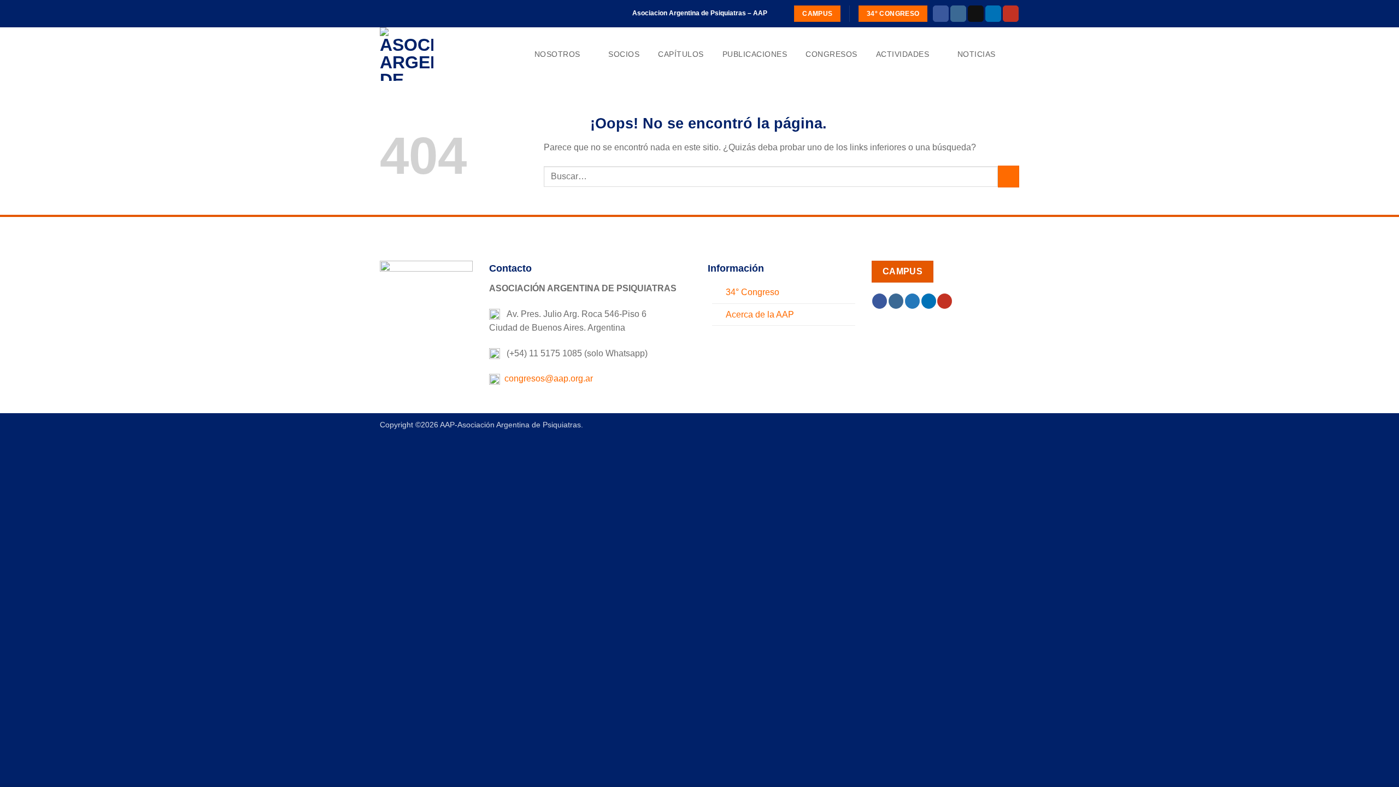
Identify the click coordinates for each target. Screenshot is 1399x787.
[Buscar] (1014, 54)
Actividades (903, 54)
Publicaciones (754, 54)
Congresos (831, 54)
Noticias (976, 54)
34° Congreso (752, 292)
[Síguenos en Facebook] (941, 13)
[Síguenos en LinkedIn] (993, 13)
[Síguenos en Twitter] (912, 301)
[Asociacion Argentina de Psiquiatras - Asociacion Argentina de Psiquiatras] (434, 54)
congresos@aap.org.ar (546, 378)
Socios (623, 54)
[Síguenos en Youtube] (1011, 13)
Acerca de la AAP (760, 314)
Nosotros (557, 54)
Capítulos (681, 54)
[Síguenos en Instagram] (958, 13)
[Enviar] (1008, 176)
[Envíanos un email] (976, 13)
